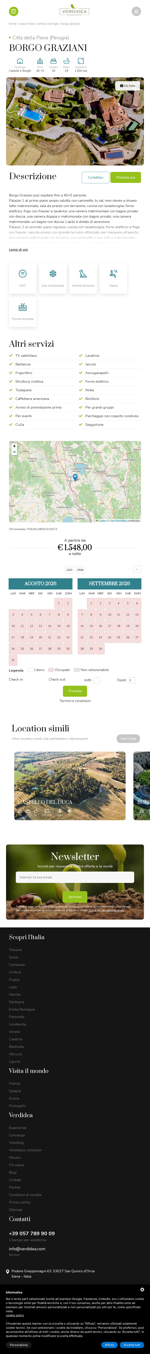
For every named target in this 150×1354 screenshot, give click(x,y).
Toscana (15, 950)
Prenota (75, 691)
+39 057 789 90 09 (32, 1233)
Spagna (15, 1091)
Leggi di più (18, 249)
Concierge (17, 1135)
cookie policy (15, 1315)
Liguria (14, 1061)
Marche (15, 994)
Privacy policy (20, 1202)
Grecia (14, 1098)
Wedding (16, 1143)
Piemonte (16, 1017)
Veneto (14, 1032)
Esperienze (17, 1128)
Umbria (41, 24)
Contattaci (95, 177)
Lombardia (17, 1024)
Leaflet (102, 520)
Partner (15, 1187)
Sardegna (16, 1002)
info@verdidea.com (27, 1249)
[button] (75, 478)
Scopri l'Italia (27, 24)
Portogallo (17, 1106)
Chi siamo (16, 1165)
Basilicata (16, 1047)
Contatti (15, 1180)
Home (13, 24)
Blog (13, 1172)
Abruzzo (15, 1054)
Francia (14, 1083)
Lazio (13, 987)
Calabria (15, 1039)
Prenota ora (125, 177)
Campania (17, 965)
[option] (70, 786)
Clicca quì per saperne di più (106, 910)
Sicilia (13, 957)
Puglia (14, 980)
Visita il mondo (28, 1071)
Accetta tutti (132, 1345)
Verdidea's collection (25, 1150)
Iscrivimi (75, 896)
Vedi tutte (128, 738)
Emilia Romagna (22, 1009)
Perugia (54, 24)
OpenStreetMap (118, 520)
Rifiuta (109, 1345)
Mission (15, 1158)
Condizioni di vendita (25, 1195)
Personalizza (19, 1345)
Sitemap (15, 1210)
